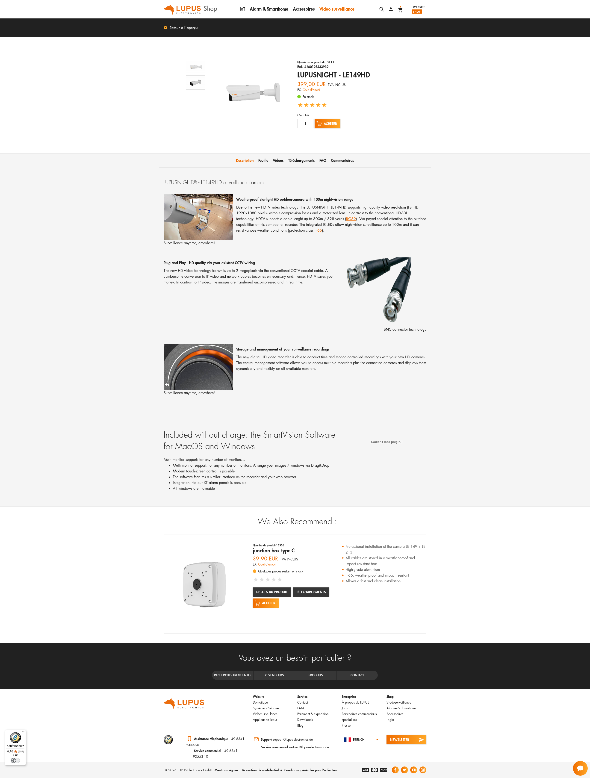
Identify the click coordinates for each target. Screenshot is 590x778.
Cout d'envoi (311, 90)
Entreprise (349, 696)
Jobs (345, 708)
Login (390, 719)
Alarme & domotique (401, 708)
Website (419, 7)
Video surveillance (336, 9)
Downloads (305, 719)
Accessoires (304, 9)
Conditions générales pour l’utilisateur (311, 770)
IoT (242, 9)
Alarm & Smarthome (269, 9)
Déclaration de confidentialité (261, 770)
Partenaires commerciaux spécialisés (359, 717)
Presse (346, 725)
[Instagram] (422, 769)
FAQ (300, 708)
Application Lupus (265, 719)
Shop (417, 11)
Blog (300, 725)
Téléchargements (311, 592)
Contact (302, 702)
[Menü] (23, 732)
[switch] (15, 760)
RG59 (351, 218)
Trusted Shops (168, 739)
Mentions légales (226, 770)
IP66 (318, 230)
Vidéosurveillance (265, 714)
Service (302, 696)
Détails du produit (272, 592)
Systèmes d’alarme (266, 708)
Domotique (260, 702)
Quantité (303, 115)
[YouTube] (413, 769)
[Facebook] (395, 769)
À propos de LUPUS (355, 702)
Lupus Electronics (184, 704)
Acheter (330, 123)
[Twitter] (404, 769)
